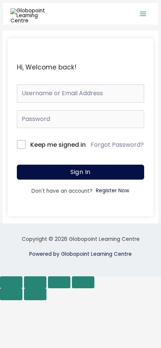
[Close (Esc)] (83, 282)
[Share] (59, 282)
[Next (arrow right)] (35, 294)
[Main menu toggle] (143, 14)
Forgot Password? (117, 144)
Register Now (112, 190)
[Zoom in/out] (11, 282)
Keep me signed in (58, 144)
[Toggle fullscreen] (35, 282)
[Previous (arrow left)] (11, 294)
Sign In (80, 172)
